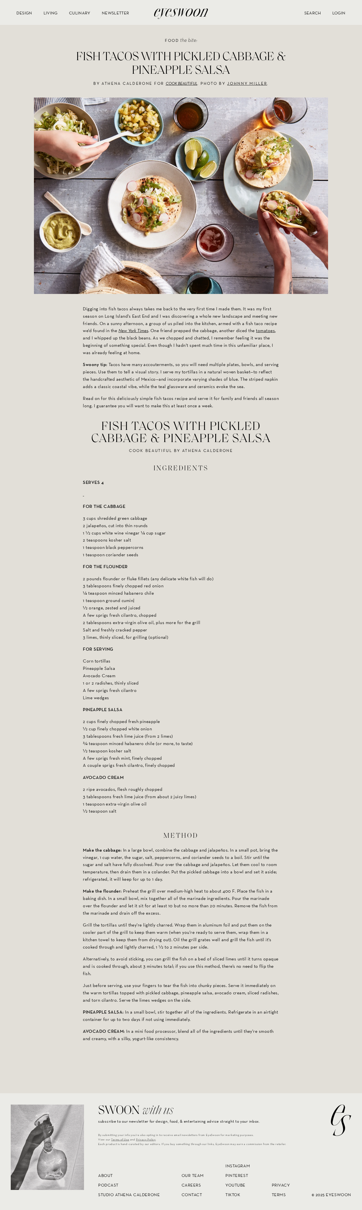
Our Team (193, 1175)
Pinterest (236, 1175)
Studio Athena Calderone (129, 1194)
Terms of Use (120, 1139)
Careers (191, 1185)
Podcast (108, 1185)
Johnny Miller (247, 83)
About (105, 1175)
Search (312, 13)
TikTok (232, 1194)
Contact (192, 1194)
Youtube (235, 1185)
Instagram (237, 1165)
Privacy (281, 1185)
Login (339, 13)
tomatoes (265, 331)
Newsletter (115, 13)
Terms (279, 1194)
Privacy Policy (146, 1139)
